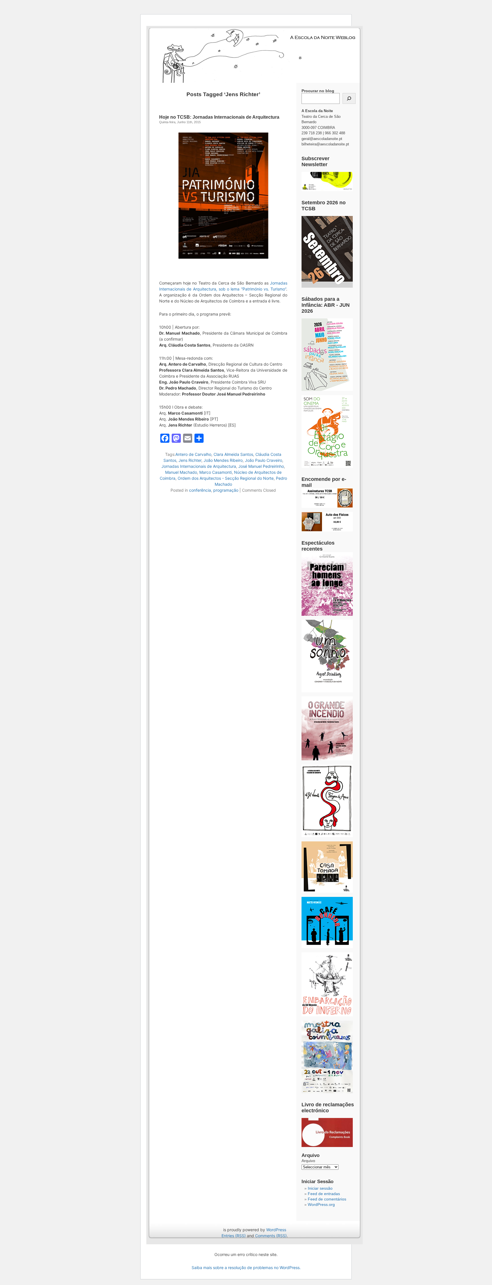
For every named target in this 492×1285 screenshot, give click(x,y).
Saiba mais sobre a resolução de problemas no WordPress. (246, 1267)
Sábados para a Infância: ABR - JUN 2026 (326, 305)
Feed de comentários (327, 1199)
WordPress (276, 1229)
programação (225, 490)
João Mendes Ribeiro (223, 460)
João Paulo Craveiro (263, 460)
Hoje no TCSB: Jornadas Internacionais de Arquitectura (219, 117)
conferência (200, 490)
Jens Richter (190, 460)
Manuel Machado (181, 472)
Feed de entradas (324, 1193)
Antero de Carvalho (193, 454)
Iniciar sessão (320, 1188)
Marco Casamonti (215, 472)
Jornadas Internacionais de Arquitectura (198, 466)
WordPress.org (321, 1204)
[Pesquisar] (349, 98)
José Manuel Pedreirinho (261, 466)
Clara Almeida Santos (233, 454)
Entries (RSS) (234, 1235)
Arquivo (308, 1160)
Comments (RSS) (271, 1235)
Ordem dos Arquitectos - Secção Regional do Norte (226, 478)
